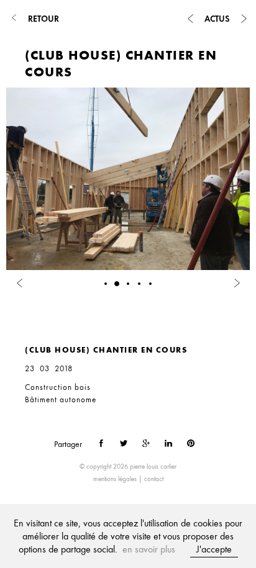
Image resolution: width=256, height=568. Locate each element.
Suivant (58, 308)
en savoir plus (148, 549)
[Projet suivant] (243, 18)
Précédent (24, 308)
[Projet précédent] (190, 18)
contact (153, 478)
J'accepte (214, 549)
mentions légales (115, 478)
